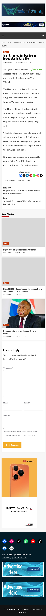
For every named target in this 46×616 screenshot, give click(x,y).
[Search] (43, 36)
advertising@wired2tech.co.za (14, 558)
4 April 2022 (18, 295)
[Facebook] (20, 175)
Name (6, 403)
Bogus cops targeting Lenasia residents (19, 249)
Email (27, 403)
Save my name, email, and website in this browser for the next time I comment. (21, 433)
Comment (8, 368)
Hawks (18, 180)
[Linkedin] (27, 175)
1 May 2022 (18, 253)
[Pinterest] (30, 175)
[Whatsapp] (34, 175)
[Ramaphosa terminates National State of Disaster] (23, 313)
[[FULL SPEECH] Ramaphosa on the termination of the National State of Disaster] (23, 271)
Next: (22, 201)
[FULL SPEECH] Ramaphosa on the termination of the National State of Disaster (23, 290)
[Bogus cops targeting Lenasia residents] (23, 232)
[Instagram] (37, 175)
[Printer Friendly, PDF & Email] (36, 69)
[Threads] (41, 175)
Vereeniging (25, 180)
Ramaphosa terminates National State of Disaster (19, 332)
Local (6, 52)
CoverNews (35, 609)
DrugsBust (11, 180)
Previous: (21, 190)
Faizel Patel (8, 62)
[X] (24, 175)
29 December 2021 (21, 62)
